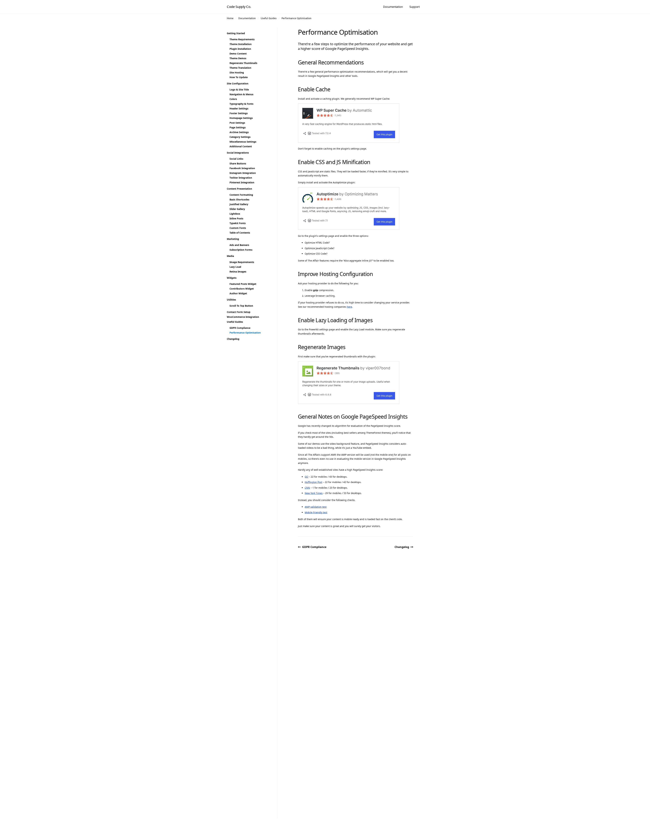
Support (414, 7)
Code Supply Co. (239, 6)
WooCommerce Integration (243, 316)
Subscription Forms (241, 249)
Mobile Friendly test (316, 512)
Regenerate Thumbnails (243, 63)
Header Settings (239, 108)
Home (230, 18)
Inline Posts (236, 218)
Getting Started (236, 33)
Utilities (231, 299)
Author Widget (238, 293)
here (349, 306)
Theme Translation (240, 67)
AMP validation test (316, 506)
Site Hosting (237, 72)
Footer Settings (239, 113)
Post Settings (237, 122)
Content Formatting (241, 194)
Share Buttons (238, 163)
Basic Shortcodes (239, 199)
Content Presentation (239, 188)
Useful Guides (269, 18)
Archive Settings (239, 132)
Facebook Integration (242, 168)
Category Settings (240, 137)
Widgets (231, 277)
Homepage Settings (241, 118)
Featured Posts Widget (243, 283)
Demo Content (238, 53)
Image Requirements (242, 262)
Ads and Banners (239, 245)
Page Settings (238, 127)
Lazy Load (235, 266)
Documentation (393, 7)
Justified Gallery (239, 204)
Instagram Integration (243, 173)
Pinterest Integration (242, 182)
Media (230, 256)
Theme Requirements (242, 39)
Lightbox (235, 213)
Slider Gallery (237, 209)
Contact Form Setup (238, 312)
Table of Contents (240, 232)
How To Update (239, 77)
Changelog (402, 547)
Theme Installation (241, 44)
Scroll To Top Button (241, 305)
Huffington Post (313, 482)
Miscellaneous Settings (243, 141)
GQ (306, 476)
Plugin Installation (240, 48)
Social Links (236, 158)
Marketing (233, 239)
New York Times (314, 493)
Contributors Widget (242, 288)
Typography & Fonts (241, 103)
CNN (307, 487)
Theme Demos (238, 58)
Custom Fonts (238, 228)
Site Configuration (237, 83)
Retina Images (238, 271)
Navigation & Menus (241, 94)
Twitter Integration (241, 177)
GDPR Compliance (314, 547)
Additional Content (241, 146)
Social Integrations (238, 152)
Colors (233, 99)
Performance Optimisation (296, 18)
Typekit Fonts (238, 223)
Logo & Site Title (239, 89)
